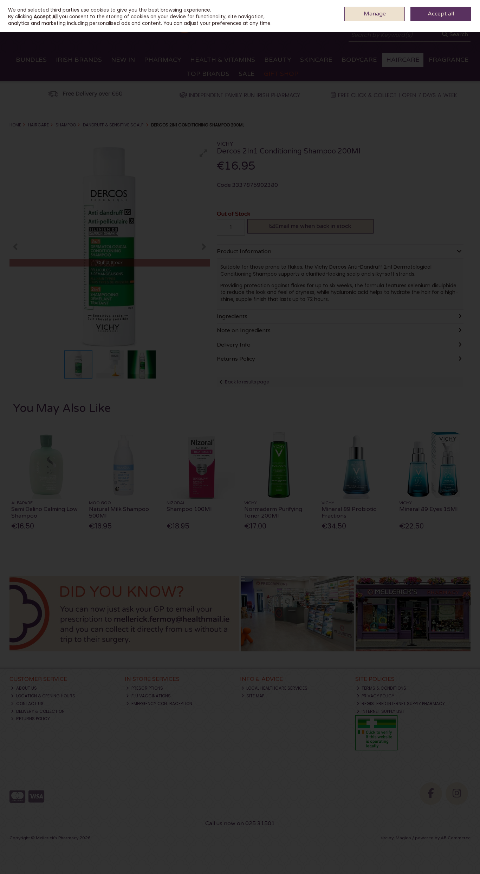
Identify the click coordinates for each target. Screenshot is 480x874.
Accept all (441, 13)
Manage (375, 13)
